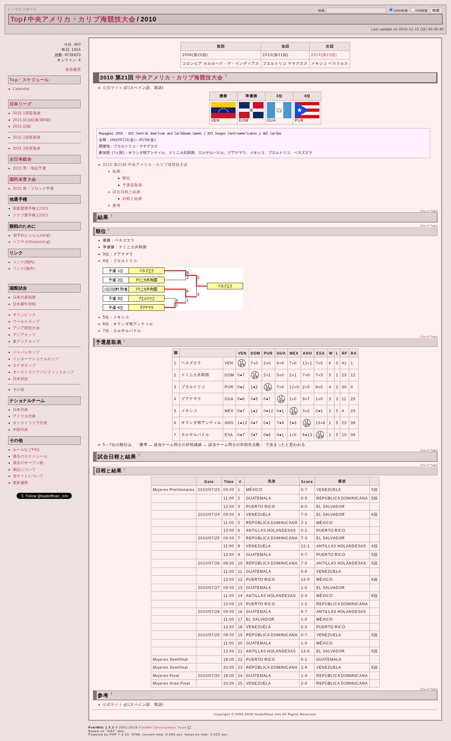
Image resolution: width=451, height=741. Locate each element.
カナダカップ (24, 365)
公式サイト (113, 88)
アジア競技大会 (26, 328)
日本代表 (20, 410)
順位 (126, 178)
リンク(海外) (24, 268)
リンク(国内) (24, 262)
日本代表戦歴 (24, 297)
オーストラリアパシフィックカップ (43, 372)
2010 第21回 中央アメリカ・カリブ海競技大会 (145, 164)
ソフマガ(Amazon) (30, 242)
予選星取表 (132, 185)
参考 (117, 205)
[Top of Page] (429, 210)
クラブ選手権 (24, 215)
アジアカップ (24, 334)
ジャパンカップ (26, 352)
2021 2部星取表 (27, 137)
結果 (117, 171)
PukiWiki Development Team (163, 727)
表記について (24, 469)
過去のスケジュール (30, 456)
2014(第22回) (324, 55)
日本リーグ (21, 103)
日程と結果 (132, 198)
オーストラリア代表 (30, 423)
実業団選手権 (24, 208)
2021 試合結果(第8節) (32, 120)
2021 (43, 208)
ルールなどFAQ (26, 449)
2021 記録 (22, 126)
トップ (12, 9)
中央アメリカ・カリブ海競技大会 (82, 19)
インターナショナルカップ (36, 359)
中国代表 (20, 430)
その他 (19, 389)
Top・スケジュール (29, 79)
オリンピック (24, 315)
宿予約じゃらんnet (30, 235)
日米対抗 (20, 379)
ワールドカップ (26, 321)
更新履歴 (73, 69)
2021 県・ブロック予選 (33, 188)
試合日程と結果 (127, 192)
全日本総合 (21, 159)
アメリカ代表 (24, 416)
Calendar (21, 89)
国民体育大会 (23, 179)
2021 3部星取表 (27, 148)
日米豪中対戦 (24, 304)
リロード (29, 9)
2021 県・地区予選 (29, 168)
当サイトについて (28, 476)
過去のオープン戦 (28, 463)
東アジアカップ (26, 341)
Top (16, 19)
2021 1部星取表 (27, 113)
